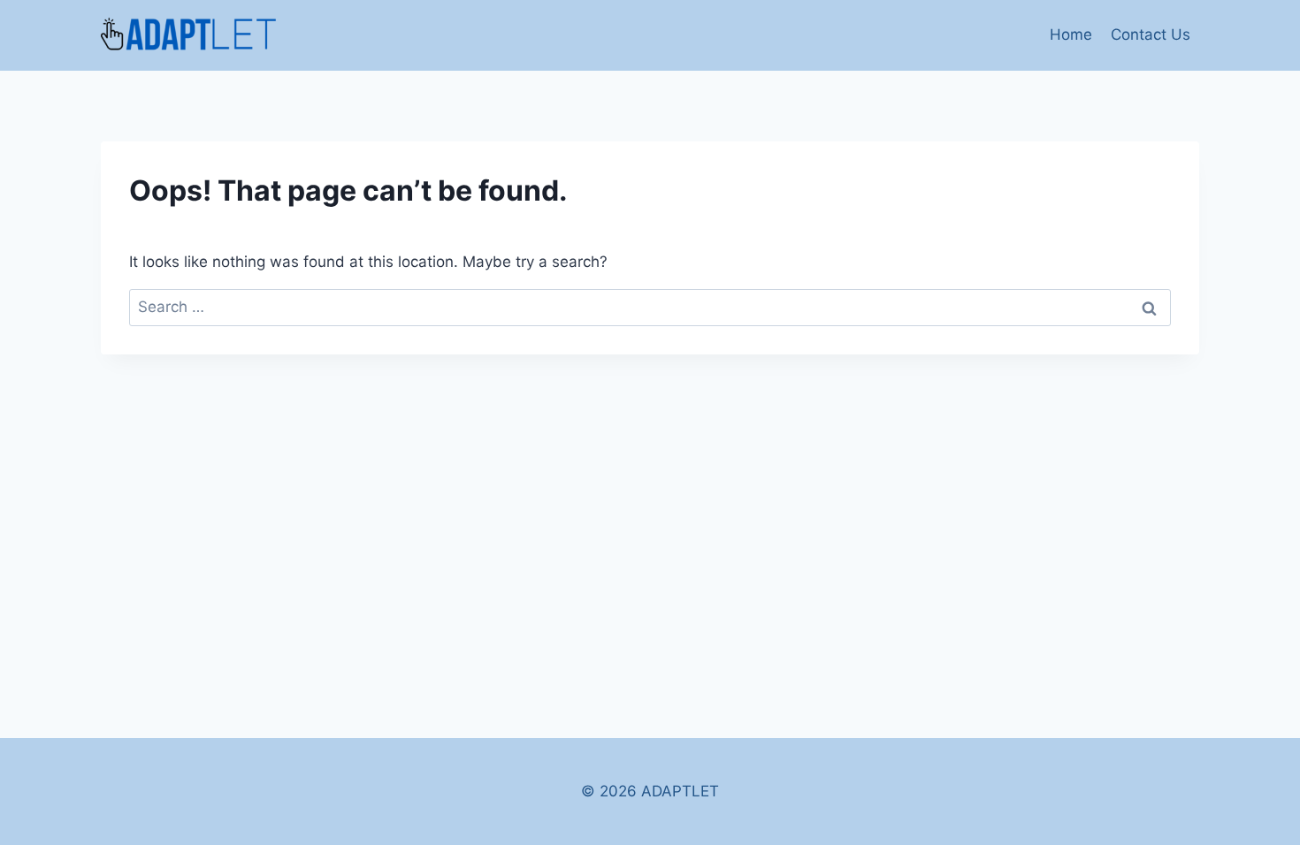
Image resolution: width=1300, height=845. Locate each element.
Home (1071, 34)
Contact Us (1150, 34)
